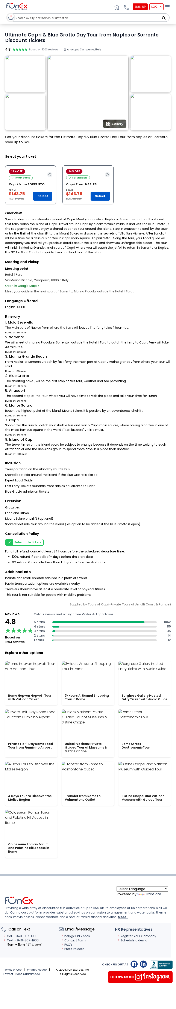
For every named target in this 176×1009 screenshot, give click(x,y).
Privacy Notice (37, 970)
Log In (156, 7)
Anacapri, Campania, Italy (83, 49)
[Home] (116, 7)
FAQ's (68, 944)
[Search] (163, 18)
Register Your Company (138, 936)
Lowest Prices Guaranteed (21, 974)
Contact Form (75, 940)
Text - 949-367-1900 (23, 940)
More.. (123, 917)
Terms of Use (12, 970)
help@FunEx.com (77, 936)
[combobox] (86, 18)
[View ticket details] (49, 174)
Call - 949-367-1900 (22, 936)
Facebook (134, 964)
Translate (153, 894)
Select (43, 196)
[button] (126, 7)
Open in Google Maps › (22, 286)
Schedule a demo (134, 940)
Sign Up (140, 7)
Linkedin (143, 964)
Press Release (74, 949)
